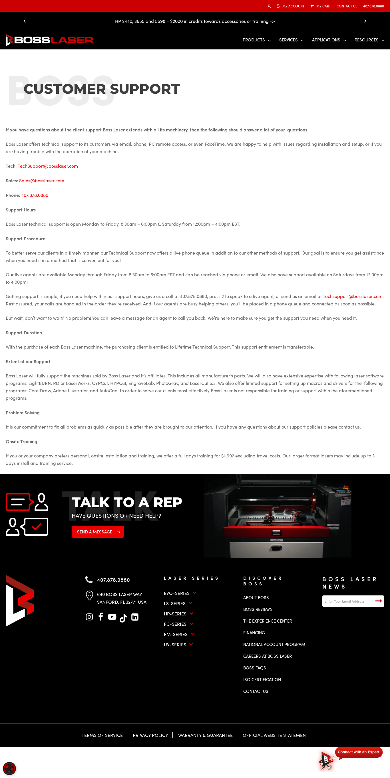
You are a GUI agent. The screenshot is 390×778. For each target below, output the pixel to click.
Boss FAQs (254, 667)
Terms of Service (102, 735)
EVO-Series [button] (177, 593)
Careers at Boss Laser (267, 656)
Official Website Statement (275, 735)
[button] (98, 532)
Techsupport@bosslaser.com (353, 296)
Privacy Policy (150, 735)
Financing (254, 632)
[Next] (364, 21)
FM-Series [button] (176, 634)
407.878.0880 (34, 195)
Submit (378, 601)
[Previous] (26, 21)
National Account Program (274, 644)
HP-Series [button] (175, 614)
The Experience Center (267, 620)
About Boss (256, 597)
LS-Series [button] (175, 603)
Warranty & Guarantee (205, 735)
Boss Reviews (258, 609)
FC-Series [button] (175, 624)
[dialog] (9, 768)
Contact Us (255, 691)
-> (272, 21)
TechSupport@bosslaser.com (48, 166)
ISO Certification (262, 679)
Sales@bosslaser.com (41, 180)
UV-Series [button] (175, 644)
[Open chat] (350, 758)
